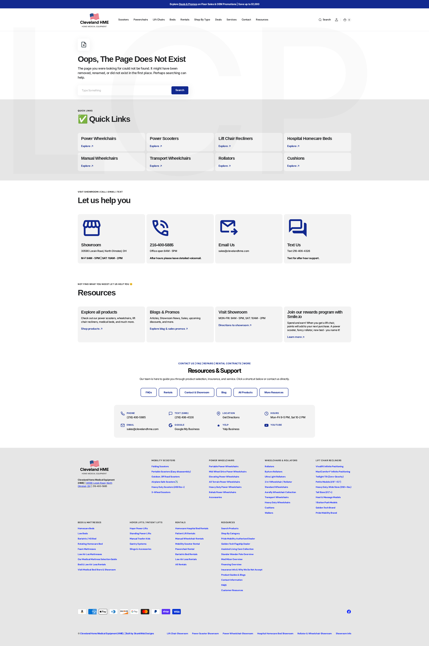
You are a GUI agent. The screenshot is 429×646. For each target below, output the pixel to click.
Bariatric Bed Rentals (186, 554)
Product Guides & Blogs (233, 574)
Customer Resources (232, 590)
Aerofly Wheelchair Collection (280, 492)
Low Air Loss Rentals (186, 559)
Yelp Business (231, 429)
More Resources (273, 392)
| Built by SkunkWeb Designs (139, 633)
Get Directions (231, 417)
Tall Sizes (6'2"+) (324, 492)
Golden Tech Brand (325, 507)
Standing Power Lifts (140, 533)
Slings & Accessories (140, 549)
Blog (223, 392)
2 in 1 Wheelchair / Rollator (278, 481)
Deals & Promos (188, 4)
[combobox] (133, 90)
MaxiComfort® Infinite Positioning (333, 471)
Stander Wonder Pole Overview (237, 554)
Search (179, 90)
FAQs (149, 392)
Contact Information (231, 579)
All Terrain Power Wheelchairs (224, 481)
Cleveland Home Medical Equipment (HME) (102, 633)
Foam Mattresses (87, 549)
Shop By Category (230, 533)
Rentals (168, 392)
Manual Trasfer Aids (140, 538)
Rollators (269, 466)
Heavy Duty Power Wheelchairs (225, 487)
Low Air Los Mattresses (90, 554)
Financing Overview (231, 564)
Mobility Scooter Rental (187, 543)
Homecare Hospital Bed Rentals (191, 528)
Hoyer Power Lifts (139, 528)
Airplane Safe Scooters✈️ (164, 481)
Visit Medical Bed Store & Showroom (97, 569)
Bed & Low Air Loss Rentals (92, 564)
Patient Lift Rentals (185, 533)
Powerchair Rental (184, 549)
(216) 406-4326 (184, 417)
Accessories (215, 497)
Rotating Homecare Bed (90, 543)
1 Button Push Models (326, 502)
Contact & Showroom (197, 392)
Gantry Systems (138, 543)
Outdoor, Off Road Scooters (165, 476)
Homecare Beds (86, 528)
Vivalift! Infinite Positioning (329, 466)
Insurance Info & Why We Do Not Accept (241, 569)
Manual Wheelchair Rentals (189, 538)
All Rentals (180, 564)
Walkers (269, 512)
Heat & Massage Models (328, 497)
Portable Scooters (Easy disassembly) (171, 471)
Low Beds (83, 533)
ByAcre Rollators (273, 471)
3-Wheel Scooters (160, 492)
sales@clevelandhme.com (143, 429)
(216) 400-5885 (136, 417)
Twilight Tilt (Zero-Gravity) (329, 476)
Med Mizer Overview (231, 559)
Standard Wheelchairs (276, 487)
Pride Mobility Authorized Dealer (238, 538)
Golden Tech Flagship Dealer (235, 543)
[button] (324, 19)
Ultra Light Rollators (275, 476)
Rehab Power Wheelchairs (222, 492)
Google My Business (187, 429)
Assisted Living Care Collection (237, 549)
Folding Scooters (160, 466)
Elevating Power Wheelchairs (224, 476)
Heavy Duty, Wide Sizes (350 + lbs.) (333, 487)
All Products (245, 392)
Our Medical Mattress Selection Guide (97, 559)
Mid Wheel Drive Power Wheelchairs (227, 471)
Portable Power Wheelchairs (223, 466)
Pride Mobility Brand (326, 512)
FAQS (223, 585)
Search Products (229, 528)
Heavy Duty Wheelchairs (277, 502)
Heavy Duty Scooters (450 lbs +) (168, 487)
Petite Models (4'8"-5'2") (328, 481)
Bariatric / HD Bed (87, 538)
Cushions (269, 507)
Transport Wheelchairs (276, 497)
